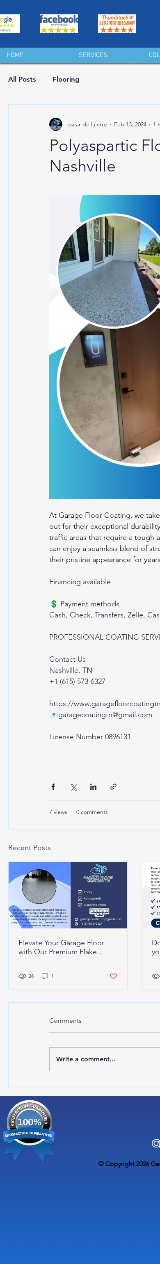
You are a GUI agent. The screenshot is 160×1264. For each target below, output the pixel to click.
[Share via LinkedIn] (93, 787)
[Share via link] (113, 787)
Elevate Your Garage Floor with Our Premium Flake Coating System (61, 947)
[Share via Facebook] (53, 787)
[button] (93, 55)
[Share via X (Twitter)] (73, 787)
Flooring (66, 79)
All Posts (22, 79)
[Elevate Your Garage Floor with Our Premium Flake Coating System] (68, 895)
